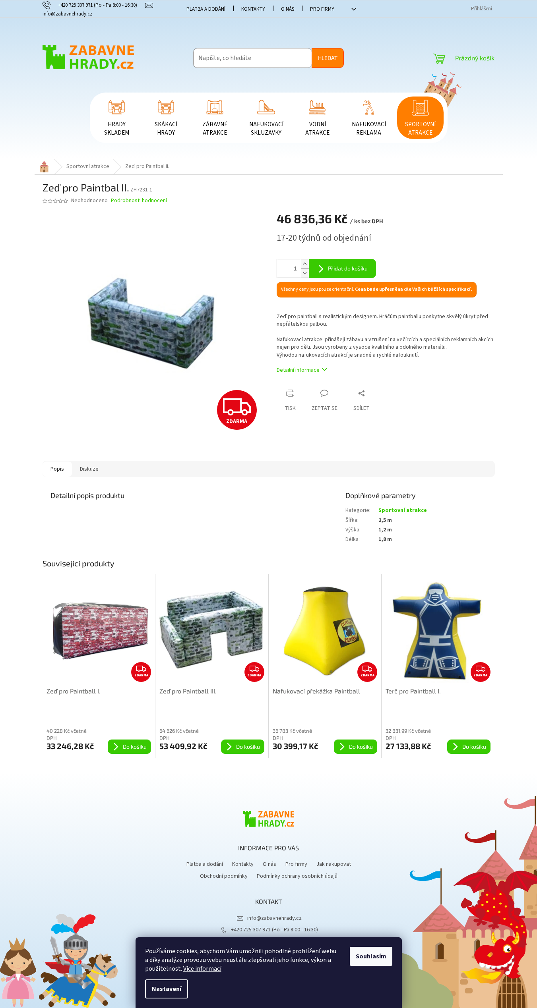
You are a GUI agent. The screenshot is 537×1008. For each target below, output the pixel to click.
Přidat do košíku (348, 268)
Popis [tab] (57, 469)
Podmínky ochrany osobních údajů (297, 876)
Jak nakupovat (333, 864)
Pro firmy (322, 9)
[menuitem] (117, 118)
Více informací (202, 968)
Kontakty (253, 9)
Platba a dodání (205, 9)
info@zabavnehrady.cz (274, 918)
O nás (287, 9)
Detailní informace (298, 370)
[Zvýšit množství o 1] (305, 263)
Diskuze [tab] (89, 469)
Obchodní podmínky (224, 876)
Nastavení (166, 989)
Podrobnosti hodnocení (139, 201)
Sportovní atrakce (402, 510)
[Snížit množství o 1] (305, 273)
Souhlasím (371, 956)
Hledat (327, 57)
